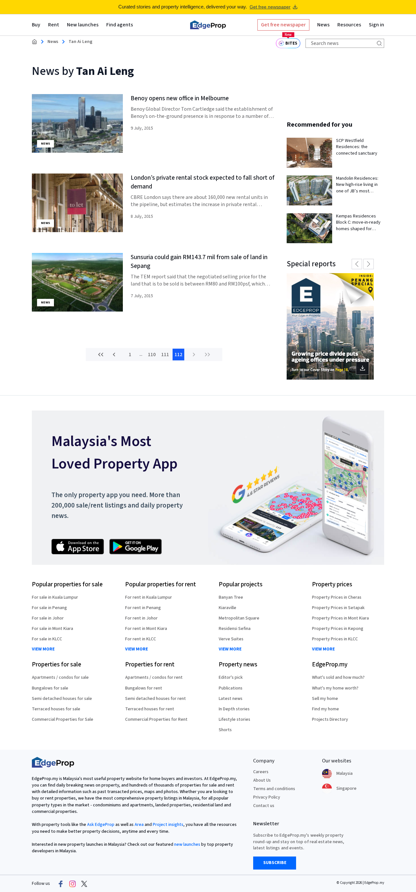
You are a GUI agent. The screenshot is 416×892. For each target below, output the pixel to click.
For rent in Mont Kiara (146, 628)
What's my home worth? (335, 688)
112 (178, 354)
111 (165, 354)
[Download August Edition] (330, 326)
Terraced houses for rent (149, 709)
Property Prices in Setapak (338, 608)
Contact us (263, 805)
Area (139, 824)
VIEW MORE (43, 649)
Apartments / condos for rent (154, 677)
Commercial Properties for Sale (62, 719)
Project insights (168, 824)
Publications (230, 688)
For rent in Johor (141, 618)
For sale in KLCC (47, 639)
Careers (260, 772)
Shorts (225, 730)
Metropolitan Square (239, 618)
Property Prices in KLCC (335, 639)
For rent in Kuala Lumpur (148, 597)
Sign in (376, 24)
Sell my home (325, 698)
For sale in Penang (49, 608)
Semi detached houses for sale (62, 698)
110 (152, 354)
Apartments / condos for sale (60, 677)
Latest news (230, 698)
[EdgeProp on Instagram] (72, 884)
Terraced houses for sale (56, 709)
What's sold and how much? (338, 677)
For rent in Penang (143, 608)
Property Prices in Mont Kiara (340, 618)
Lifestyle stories (234, 719)
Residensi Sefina (235, 628)
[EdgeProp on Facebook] (61, 884)
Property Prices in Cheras (336, 597)
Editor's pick (231, 677)
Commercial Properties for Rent (156, 719)
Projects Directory (330, 719)
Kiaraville (227, 608)
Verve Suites (231, 639)
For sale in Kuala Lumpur (55, 597)
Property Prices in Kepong (337, 628)
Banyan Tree (231, 597)
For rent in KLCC (140, 639)
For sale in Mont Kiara (52, 628)
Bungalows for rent (143, 688)
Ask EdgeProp (100, 824)
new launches (187, 844)
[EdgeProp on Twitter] (84, 884)
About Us (262, 780)
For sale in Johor (48, 618)
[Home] (208, 24)
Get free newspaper (270, 6)
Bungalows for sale (50, 688)
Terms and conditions (274, 789)
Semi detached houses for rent (155, 698)
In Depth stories (234, 709)
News (52, 41)
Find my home (325, 709)
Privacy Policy (266, 797)
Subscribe (274, 862)
